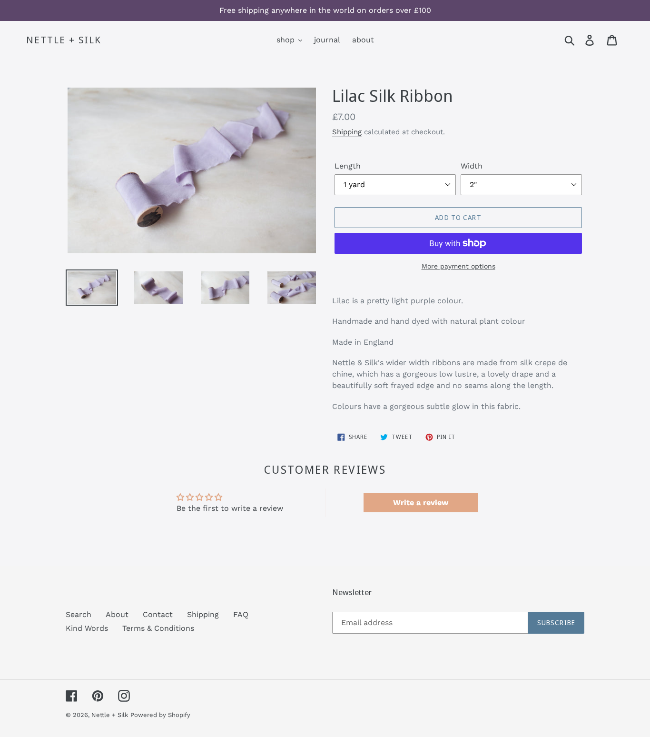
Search (78, 614)
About (117, 614)
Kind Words (87, 628)
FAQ (240, 614)
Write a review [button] (420, 502)
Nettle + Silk (63, 40)
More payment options (458, 266)
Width (472, 165)
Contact (158, 614)
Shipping (347, 132)
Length (348, 165)
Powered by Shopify (160, 714)
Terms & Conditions (158, 628)
